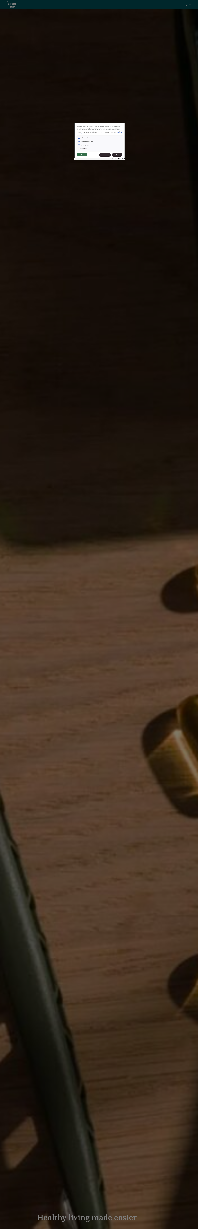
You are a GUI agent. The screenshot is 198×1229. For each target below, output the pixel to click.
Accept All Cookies (117, 154)
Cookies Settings (83, 148)
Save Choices (82, 154)
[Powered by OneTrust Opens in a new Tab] (118, 159)
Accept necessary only (105, 154)
